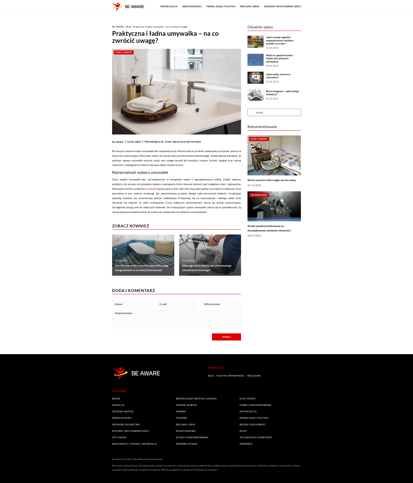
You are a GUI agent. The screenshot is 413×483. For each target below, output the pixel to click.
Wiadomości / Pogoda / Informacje (134, 443)
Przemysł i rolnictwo (126, 424)
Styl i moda (119, 437)
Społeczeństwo (186, 431)
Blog (211, 375)
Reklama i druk (249, 6)
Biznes (116, 398)
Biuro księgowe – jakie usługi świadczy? (282, 93)
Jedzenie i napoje (123, 411)
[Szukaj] (251, 112)
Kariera (181, 411)
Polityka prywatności (231, 375)
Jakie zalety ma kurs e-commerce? (278, 76)
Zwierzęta (246, 443)
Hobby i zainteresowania (255, 405)
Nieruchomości (192, 6)
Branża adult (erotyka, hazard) (196, 398)
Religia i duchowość (253, 424)
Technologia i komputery (256, 437)
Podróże (181, 417)
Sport (243, 431)
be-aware (118, 141)
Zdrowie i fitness (186, 443)
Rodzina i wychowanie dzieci (282, 6)
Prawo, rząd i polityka (220, 6)
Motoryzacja (168, 6)
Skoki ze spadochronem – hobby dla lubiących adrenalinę (280, 58)
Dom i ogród (124, 52)
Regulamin (254, 375)
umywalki (150, 188)
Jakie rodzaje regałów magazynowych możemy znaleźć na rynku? (280, 40)
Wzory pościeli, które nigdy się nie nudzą (271, 180)
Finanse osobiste (186, 405)
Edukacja (118, 405)
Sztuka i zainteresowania (192, 437)
